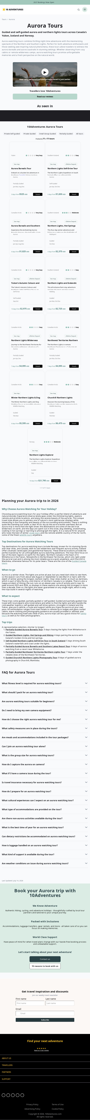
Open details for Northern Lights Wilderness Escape (26, 342)
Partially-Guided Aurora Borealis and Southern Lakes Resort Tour (38, 646)
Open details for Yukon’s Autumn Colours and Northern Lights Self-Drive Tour (26, 284)
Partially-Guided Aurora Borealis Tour (24, 629)
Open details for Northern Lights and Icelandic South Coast (63, 284)
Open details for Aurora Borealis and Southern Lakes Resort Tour (26, 227)
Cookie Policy (58, 1109)
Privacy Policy (32, 1104)
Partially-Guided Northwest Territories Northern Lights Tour (35, 652)
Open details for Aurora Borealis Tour (26, 170)
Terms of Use (58, 1104)
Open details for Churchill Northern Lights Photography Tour (63, 399)
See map (17, 164)
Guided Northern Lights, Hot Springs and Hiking (29, 635)
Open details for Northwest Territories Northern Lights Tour (63, 342)
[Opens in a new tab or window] (3, 1095)
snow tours (34, 533)
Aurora (12, 19)
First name (21, 999)
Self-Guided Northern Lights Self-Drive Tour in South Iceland (35, 640)
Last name (51, 999)
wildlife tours (26, 535)
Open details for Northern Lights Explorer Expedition (45, 456)
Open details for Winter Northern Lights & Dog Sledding (26, 399)
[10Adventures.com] (13, 9)
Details (38, 194)
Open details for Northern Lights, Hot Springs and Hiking (63, 227)
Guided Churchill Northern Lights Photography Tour (31, 657)
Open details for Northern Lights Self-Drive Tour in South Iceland (63, 170)
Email (18, 1009)
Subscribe (45, 1020)
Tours (4, 19)
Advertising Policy (32, 1109)
